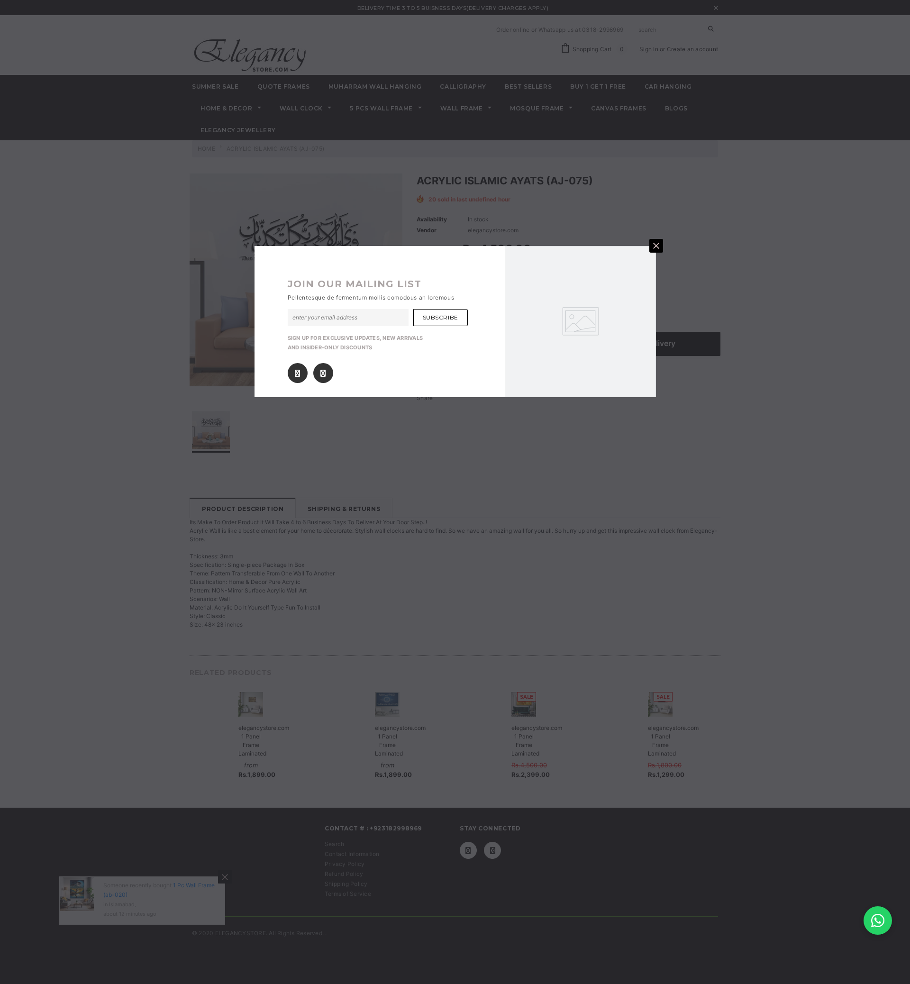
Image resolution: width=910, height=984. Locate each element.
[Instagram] (323, 373)
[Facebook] (297, 373)
